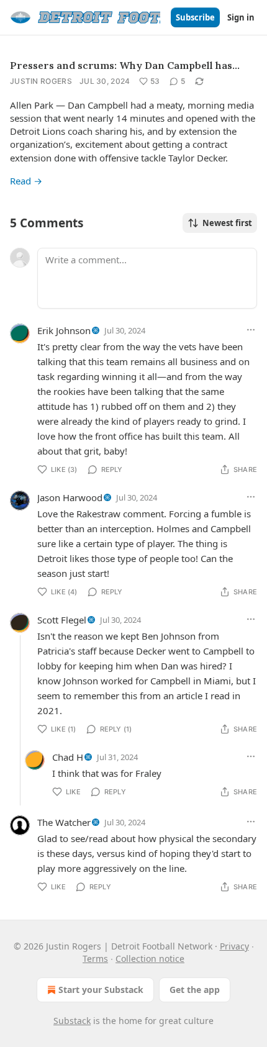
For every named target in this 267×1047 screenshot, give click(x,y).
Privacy (234, 946)
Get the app (195, 989)
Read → (26, 181)
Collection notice (149, 958)
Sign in (241, 17)
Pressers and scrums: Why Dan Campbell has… (125, 65)
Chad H (67, 757)
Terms (95, 958)
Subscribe (195, 17)
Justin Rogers (41, 81)
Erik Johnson (64, 330)
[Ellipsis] (251, 330)
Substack (72, 1021)
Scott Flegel (61, 620)
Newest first (227, 223)
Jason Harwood (69, 497)
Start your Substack (100, 989)
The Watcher (64, 822)
